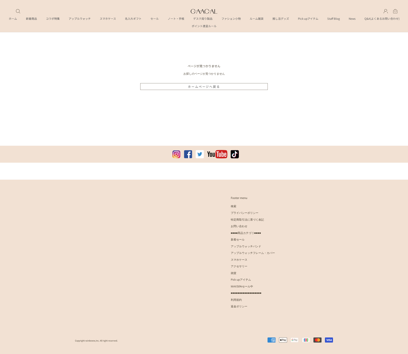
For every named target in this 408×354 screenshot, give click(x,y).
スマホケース (108, 19)
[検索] (18, 11)
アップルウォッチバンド (246, 246)
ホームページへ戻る (204, 86)
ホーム (13, 19)
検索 (233, 206)
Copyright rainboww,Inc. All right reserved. (96, 340)
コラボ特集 (53, 19)
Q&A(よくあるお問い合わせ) (382, 19)
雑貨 (233, 273)
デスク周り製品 (202, 19)
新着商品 (31, 19)
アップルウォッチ (80, 19)
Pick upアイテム (308, 19)
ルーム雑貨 (257, 19)
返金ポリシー (239, 306)
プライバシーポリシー (244, 213)
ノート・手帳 (176, 19)
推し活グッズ (280, 19)
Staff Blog (333, 19)
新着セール (238, 239)
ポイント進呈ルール (204, 26)
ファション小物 (231, 19)
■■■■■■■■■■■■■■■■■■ (246, 293)
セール (154, 19)
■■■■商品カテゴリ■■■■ (246, 233)
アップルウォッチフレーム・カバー (253, 253)
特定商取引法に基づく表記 (247, 219)
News (352, 19)
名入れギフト (133, 19)
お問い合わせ (239, 226)
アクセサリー (239, 266)
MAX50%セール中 (242, 286)
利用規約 (236, 300)
